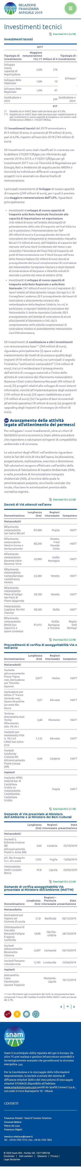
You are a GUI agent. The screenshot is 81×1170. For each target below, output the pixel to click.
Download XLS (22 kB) (64, 34)
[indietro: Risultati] (61, 1007)
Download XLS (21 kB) (64, 809)
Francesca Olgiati (13, 1129)
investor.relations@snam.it (18, 1136)
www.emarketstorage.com (20, 1087)
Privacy (54, 1156)
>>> (20, 1064)
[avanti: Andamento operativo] (74, 1007)
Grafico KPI (7, 1014)
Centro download (17, 1014)
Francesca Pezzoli (13, 1118)
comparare (35, 1014)
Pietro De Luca (12, 1126)
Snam (10, 8)
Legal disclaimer (12, 1159)
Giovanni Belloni (12, 1122)
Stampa (26, 1014)
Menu (70, 8)
